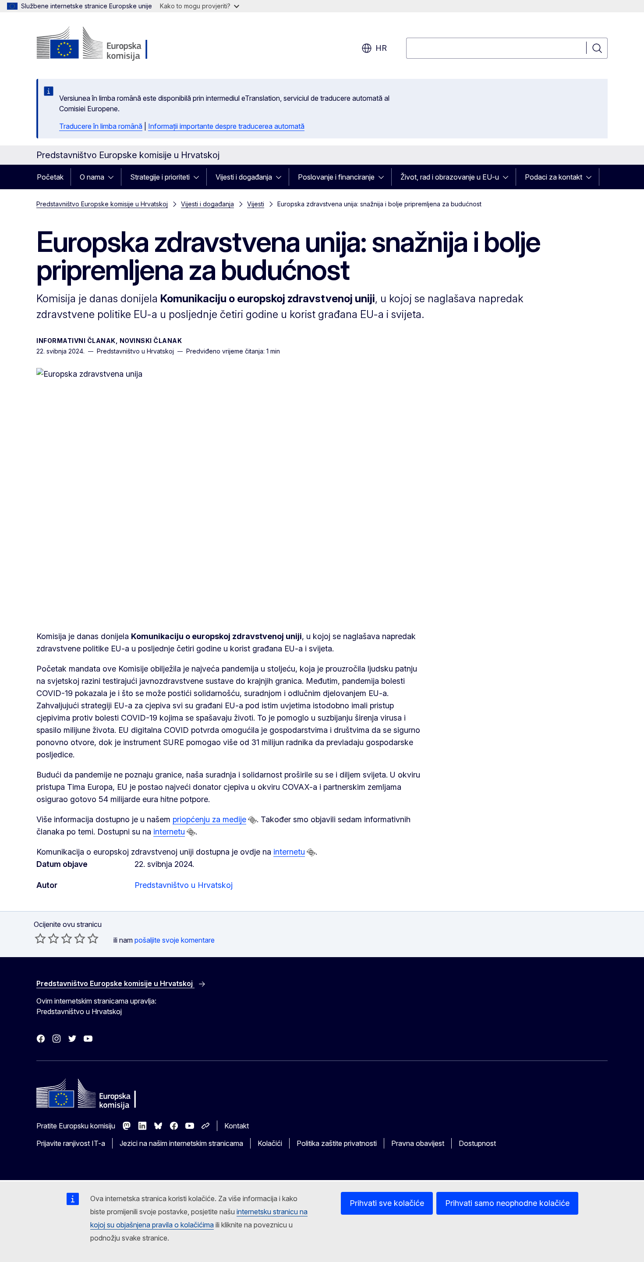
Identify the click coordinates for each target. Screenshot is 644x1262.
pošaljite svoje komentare (174, 940)
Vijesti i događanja (244, 177)
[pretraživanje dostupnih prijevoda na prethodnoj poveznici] (252, 820)
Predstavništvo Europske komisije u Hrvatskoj (102, 204)
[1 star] (40, 938)
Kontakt (236, 1125)
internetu (169, 831)
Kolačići (270, 1143)
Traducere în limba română (100, 126)
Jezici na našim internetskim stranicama (181, 1143)
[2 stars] (47, 938)
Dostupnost (477, 1143)
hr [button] (381, 48)
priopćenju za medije (209, 819)
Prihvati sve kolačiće (387, 1203)
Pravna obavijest (417, 1143)
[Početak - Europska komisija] (107, 43)
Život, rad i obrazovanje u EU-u (449, 177)
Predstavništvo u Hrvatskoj (183, 885)
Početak (50, 177)
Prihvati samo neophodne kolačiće (507, 1203)
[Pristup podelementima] (113, 177)
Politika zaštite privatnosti (337, 1143)
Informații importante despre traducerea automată (226, 126)
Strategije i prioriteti (160, 177)
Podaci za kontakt (553, 177)
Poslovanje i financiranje (336, 177)
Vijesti (255, 204)
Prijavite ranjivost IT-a (70, 1143)
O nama (92, 177)
